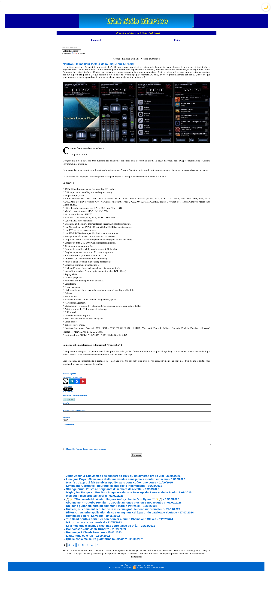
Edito (177, 40)
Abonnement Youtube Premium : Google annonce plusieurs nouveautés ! (115, 502)
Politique (178, 550)
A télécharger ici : (70, 374)
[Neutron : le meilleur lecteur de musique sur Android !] (136, 83)
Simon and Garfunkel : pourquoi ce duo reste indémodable (105, 485)
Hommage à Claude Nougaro (85, 532)
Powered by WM (158, 567)
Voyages (78, 553)
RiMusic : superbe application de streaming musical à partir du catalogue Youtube (121, 512)
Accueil (64, 48)
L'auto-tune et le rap (79, 535)
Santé (108, 550)
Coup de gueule (192, 550)
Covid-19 (141, 550)
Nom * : (66, 403)
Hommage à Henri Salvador (84, 515)
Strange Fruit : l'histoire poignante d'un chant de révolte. (103, 489)
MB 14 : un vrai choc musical (85, 522)
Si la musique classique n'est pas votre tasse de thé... (101, 525)
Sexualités (167, 550)
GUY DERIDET (68, 391)
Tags (148, 567)
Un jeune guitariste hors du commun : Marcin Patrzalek (102, 505)
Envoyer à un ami (130, 58)
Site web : (67, 417)
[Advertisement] (120, 465)
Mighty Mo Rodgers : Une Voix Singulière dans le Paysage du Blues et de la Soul (120, 492)
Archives (132, 553)
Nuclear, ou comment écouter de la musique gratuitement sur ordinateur (114, 509)
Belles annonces (180, 553)
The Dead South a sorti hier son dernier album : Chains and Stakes (110, 519)
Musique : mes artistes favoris (86, 495)
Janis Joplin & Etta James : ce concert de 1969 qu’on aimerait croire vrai (114, 475)
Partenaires (136, 556)
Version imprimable (150, 58)
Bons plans (165, 553)
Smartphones (109, 553)
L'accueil (96, 40)
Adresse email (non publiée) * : (75, 410)
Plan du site (127, 567)
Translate (81, 53)
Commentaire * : (69, 424)
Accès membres (115, 567)
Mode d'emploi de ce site (75, 550)
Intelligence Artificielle (124, 550)
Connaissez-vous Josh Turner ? (87, 529)
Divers (87, 553)
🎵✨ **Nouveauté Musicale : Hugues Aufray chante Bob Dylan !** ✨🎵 (113, 499)
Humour (100, 550)
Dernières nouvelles (148, 553)
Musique (73, 48)
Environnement (197, 553)
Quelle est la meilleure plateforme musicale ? (96, 539)
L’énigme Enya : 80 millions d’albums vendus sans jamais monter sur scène (117, 479)
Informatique (154, 550)
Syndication (140, 567)
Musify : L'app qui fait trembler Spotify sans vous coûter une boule (110, 482)
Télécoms (97, 553)
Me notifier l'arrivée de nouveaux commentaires (86, 449)
